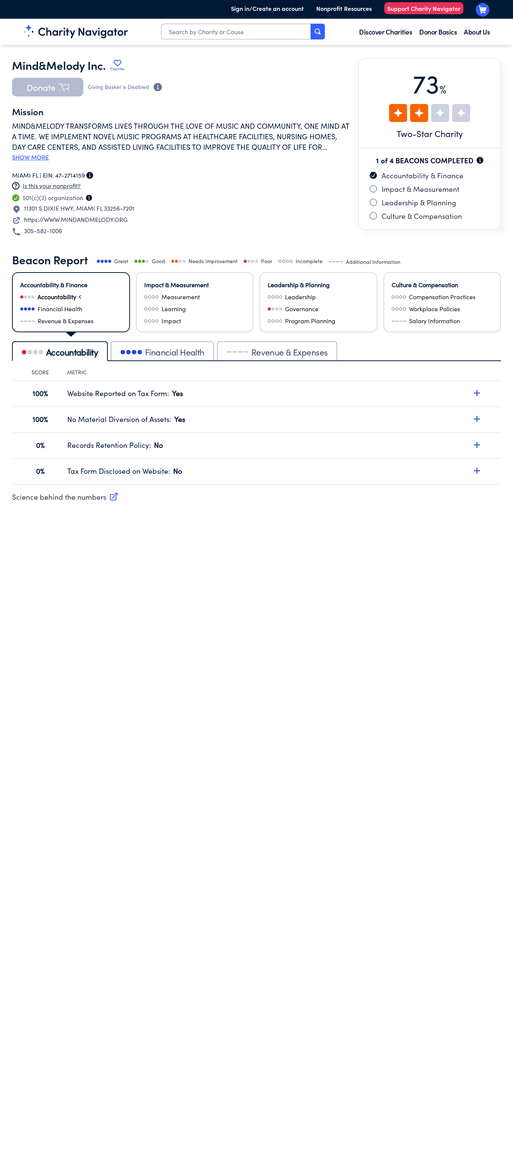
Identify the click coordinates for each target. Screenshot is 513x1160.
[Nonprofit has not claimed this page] (16, 186)
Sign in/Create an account (267, 8)
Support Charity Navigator (423, 8)
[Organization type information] (89, 198)
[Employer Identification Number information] (89, 175)
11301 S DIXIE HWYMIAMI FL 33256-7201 (79, 208)
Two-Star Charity (430, 133)
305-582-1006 (43, 231)
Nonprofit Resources (344, 8)
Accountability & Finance (422, 175)
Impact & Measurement (420, 188)
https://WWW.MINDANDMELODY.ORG (76, 219)
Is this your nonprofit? (52, 186)
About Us (477, 31)
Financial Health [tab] (174, 352)
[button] (47, 87)
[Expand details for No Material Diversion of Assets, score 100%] (476, 418)
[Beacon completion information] (480, 160)
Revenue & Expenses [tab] (289, 352)
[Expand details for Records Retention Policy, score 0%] (476, 444)
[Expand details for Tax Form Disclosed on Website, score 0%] (476, 470)
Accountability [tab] (72, 352)
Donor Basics (438, 31)
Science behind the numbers (59, 496)
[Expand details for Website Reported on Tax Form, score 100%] (476, 393)
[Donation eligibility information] (158, 87)
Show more (30, 157)
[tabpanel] (256, 426)
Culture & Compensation (422, 215)
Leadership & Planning (419, 202)
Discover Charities (385, 31)
